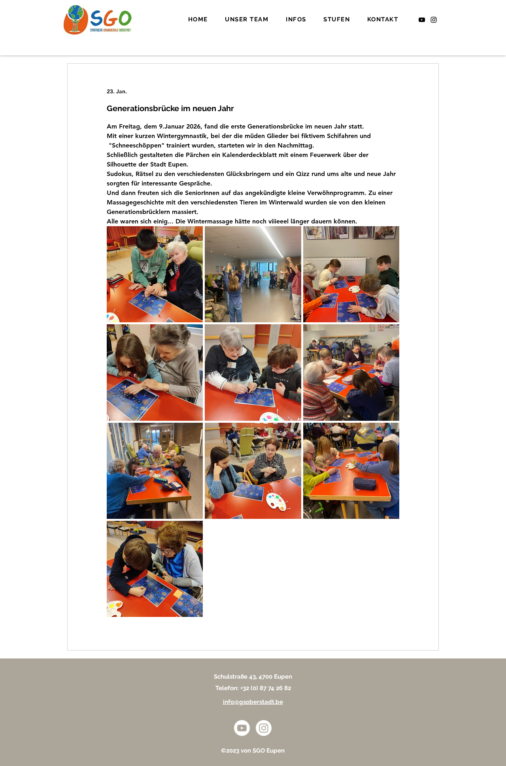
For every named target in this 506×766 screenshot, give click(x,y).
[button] (247, 20)
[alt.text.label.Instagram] (434, 20)
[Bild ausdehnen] (155, 274)
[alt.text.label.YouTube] (422, 20)
